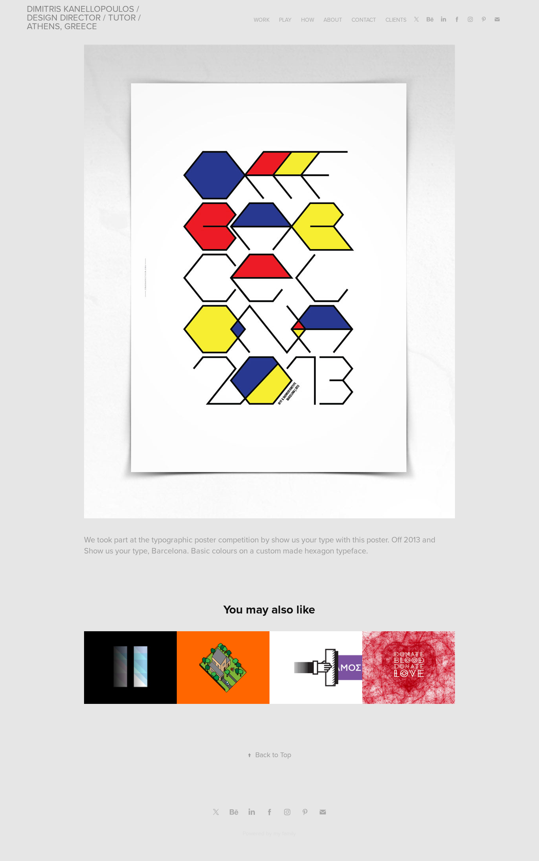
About (333, 20)
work (262, 20)
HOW (307, 20)
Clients (396, 20)
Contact (364, 20)
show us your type (302, 539)
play (285, 20)
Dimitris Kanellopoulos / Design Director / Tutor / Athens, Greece (85, 17)
